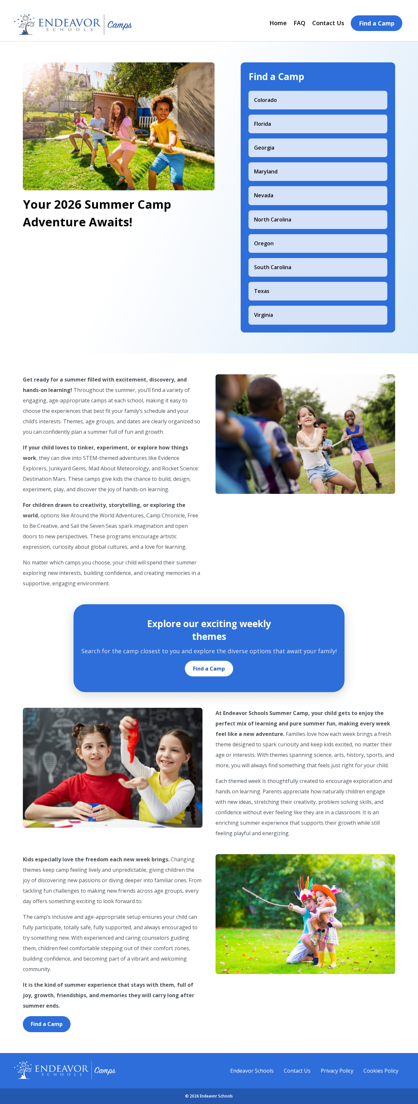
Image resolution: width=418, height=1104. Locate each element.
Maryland (266, 171)
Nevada (263, 195)
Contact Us (328, 23)
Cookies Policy (380, 1070)
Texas (261, 291)
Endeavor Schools (252, 1070)
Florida (262, 123)
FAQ (299, 23)
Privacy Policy (337, 1070)
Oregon (264, 243)
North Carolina (272, 219)
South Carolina (272, 267)
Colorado (265, 100)
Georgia (264, 147)
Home (278, 23)
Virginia (263, 314)
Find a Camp (376, 23)
